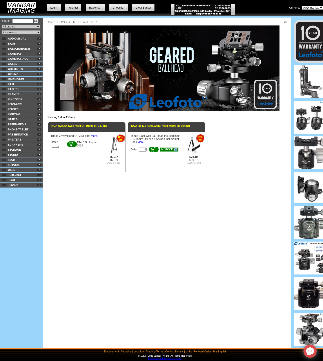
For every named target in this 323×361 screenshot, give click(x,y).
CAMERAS (15, 53)
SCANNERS (15, 144)
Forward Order (202, 351)
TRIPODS (14, 164)
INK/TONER (15, 99)
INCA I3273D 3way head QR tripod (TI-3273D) (79, 125)
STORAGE (14, 149)
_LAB (11, 180)
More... (95, 135)
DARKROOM (16, 79)
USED (11, 169)
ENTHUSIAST (79, 22)
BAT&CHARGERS (19, 48)
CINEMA (13, 74)
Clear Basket (143, 7)
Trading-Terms (154, 351)
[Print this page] (285, 22)
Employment (111, 351)
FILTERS (13, 89)
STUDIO (13, 154)
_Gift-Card (14, 175)
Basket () (95, 7)
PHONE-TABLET (18, 129)
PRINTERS (14, 139)
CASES (12, 63)
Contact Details (174, 351)
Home (50, 22)
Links (188, 351)
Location (139, 351)
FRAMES (13, 94)
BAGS (12, 43)
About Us (126, 351)
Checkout (118, 7)
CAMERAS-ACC (18, 58)
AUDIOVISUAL (17, 38)
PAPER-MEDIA (17, 124)
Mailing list (219, 351)
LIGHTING (14, 114)
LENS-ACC (15, 104)
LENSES (13, 109)
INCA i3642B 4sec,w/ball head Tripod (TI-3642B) (160, 125)
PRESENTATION (18, 134)
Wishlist (73, 7)
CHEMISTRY (16, 68)
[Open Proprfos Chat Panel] (310, 351)
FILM (11, 84)
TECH (11, 159)
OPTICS (13, 119)
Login (53, 7)
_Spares (13, 185)
